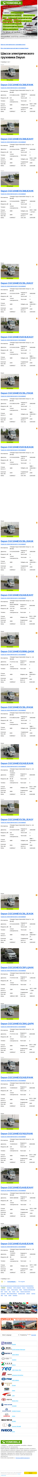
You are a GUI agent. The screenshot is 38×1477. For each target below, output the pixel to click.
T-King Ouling (14, 1289)
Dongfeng (9, 1287)
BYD (2, 1291)
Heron (13, 1291)
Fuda (5, 1295)
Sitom (20, 1289)
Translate (33, 1335)
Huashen (15, 1295)
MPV (4, 18)
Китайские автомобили (11, 32)
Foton (8, 1289)
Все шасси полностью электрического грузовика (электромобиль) (17, 1285)
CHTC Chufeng (17, 1287)
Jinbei (9, 1295)
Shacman (3, 1289)
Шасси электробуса (10, 29)
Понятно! (30, 1473)
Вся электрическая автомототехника (14, 48)
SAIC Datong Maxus (12, 1293)
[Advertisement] (19, 240)
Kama (23, 1287)
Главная (6, 12)
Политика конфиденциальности (22, 1457)
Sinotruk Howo (21, 1293)
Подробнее (10, 79)
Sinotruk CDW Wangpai (29, 1289)
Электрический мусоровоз (13, 26)
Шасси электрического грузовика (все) (13, 44)
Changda (3, 1293)
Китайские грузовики (28, 29)
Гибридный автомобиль (12, 15)
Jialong (28, 1293)
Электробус (7, 21)
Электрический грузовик (12, 24)
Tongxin (33, 1293)
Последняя (21, 1281)
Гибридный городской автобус (20, 18)
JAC (10, 1291)
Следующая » (11, 1281)
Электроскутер (29, 15)
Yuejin (5, 1291)
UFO (18, 1291)
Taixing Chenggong (25, 1291)
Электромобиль (17, 12)
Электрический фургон (22, 21)
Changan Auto (30, 1287)
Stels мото (27, 32)
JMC (2, 1295)
